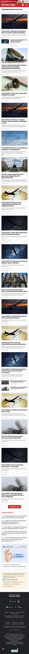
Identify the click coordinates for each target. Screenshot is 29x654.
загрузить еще (15, 507)
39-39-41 (17, 584)
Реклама (21, 622)
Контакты (7, 624)
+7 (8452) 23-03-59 (8, 584)
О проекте (8, 622)
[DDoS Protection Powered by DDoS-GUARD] (14, 651)
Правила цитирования (18, 624)
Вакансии (15, 622)
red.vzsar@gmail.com (8, 586)
